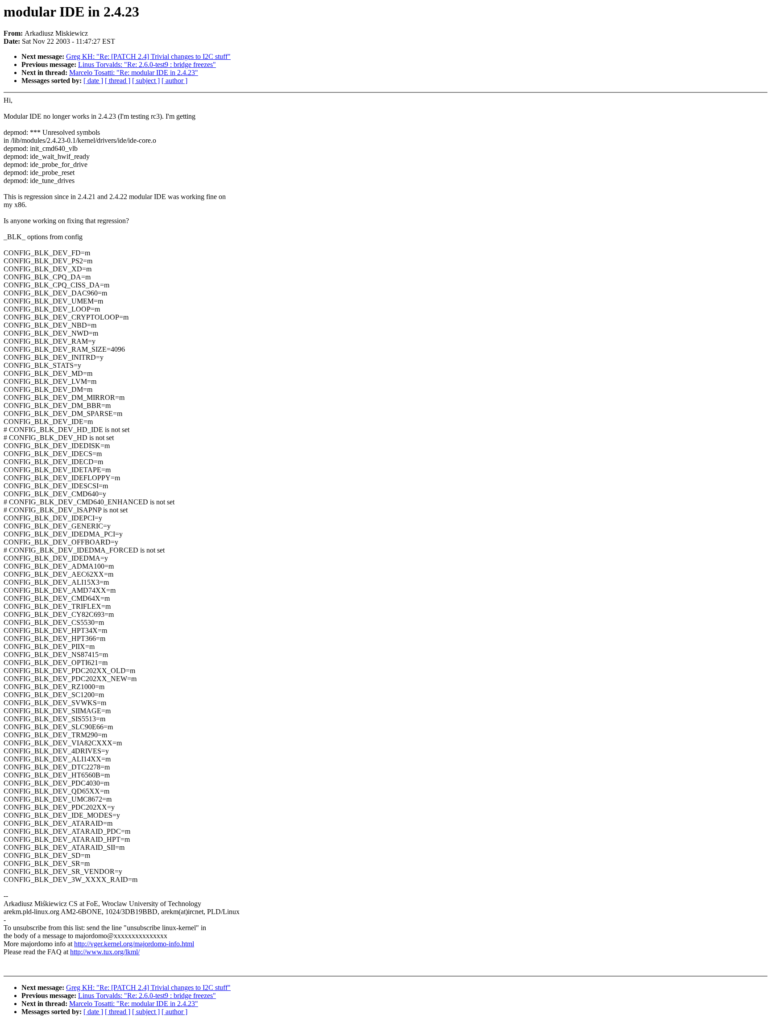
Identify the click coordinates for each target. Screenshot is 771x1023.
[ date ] (93, 80)
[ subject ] (146, 80)
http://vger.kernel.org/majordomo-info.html (134, 944)
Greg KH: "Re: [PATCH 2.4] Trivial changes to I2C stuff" (148, 56)
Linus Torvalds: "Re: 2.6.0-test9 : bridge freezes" (147, 64)
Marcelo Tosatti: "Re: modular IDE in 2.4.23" (133, 72)
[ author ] (174, 80)
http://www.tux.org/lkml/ (105, 952)
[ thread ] (117, 80)
